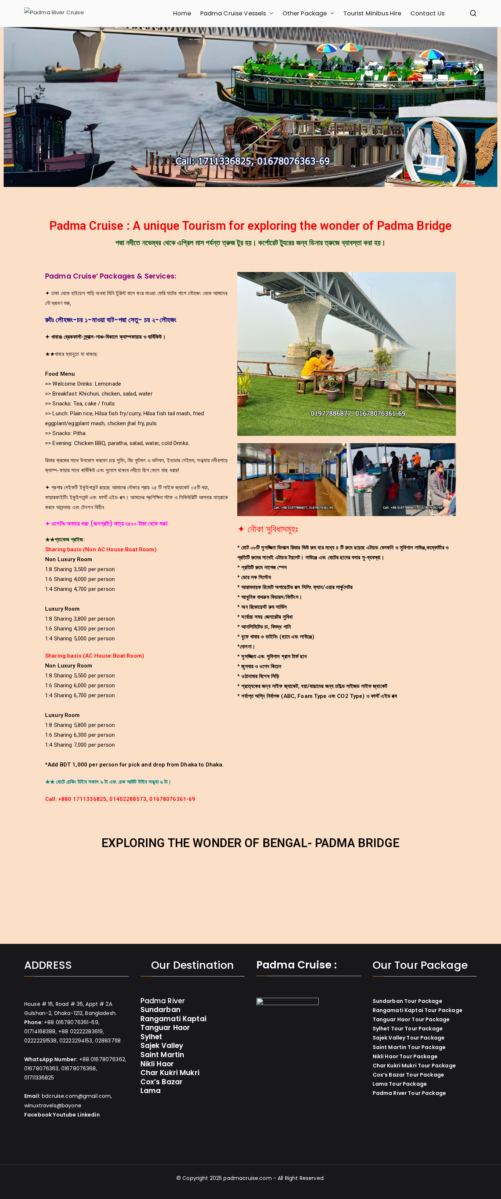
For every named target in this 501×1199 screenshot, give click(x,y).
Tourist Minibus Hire (372, 13)
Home (182, 13)
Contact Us (427, 13)
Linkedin (88, 1114)
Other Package (304, 13)
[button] (270, 13)
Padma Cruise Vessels (233, 13)
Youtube (64, 1114)
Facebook (38, 1114)
